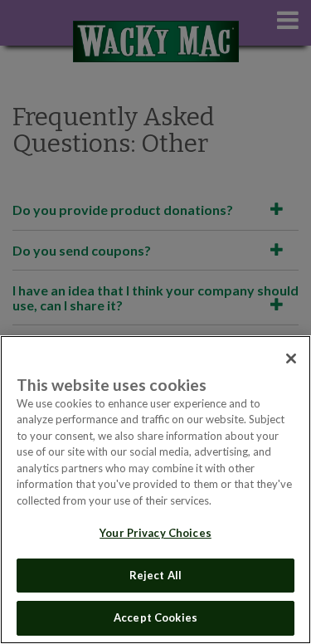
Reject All (155, 575)
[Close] (291, 358)
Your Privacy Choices (155, 532)
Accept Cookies (155, 617)
